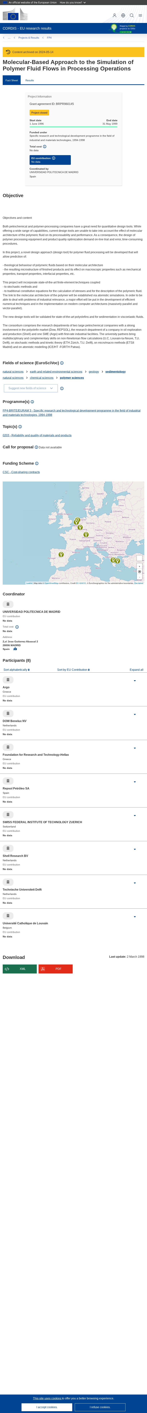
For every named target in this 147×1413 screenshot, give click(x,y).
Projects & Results (28, 37)
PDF (58, 968)
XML (23, 968)
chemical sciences (41, 377)
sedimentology (115, 371)
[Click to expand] (134, 680)
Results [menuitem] (29, 80)
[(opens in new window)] (15, 14)
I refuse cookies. (100, 1407)
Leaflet (29, 583)
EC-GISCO (81, 583)
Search (132, 15)
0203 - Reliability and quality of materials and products (37, 435)
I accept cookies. (47, 1407)
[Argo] (117, 561)
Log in (114, 15)
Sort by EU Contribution (72, 669)
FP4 (49, 37)
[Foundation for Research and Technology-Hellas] (113, 560)
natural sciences (13, 371)
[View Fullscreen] (139, 558)
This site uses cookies (47, 1398)
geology (94, 371)
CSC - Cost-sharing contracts (21, 472)
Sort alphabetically (16, 669)
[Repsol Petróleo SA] (61, 554)
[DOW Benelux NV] (76, 522)
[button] (123, 15)
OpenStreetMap (51, 583)
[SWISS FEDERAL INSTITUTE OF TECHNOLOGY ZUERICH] (86, 534)
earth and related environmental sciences (56, 371)
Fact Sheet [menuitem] (12, 80)
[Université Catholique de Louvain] (80, 527)
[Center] (139, 571)
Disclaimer (138, 583)
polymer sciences (72, 377)
